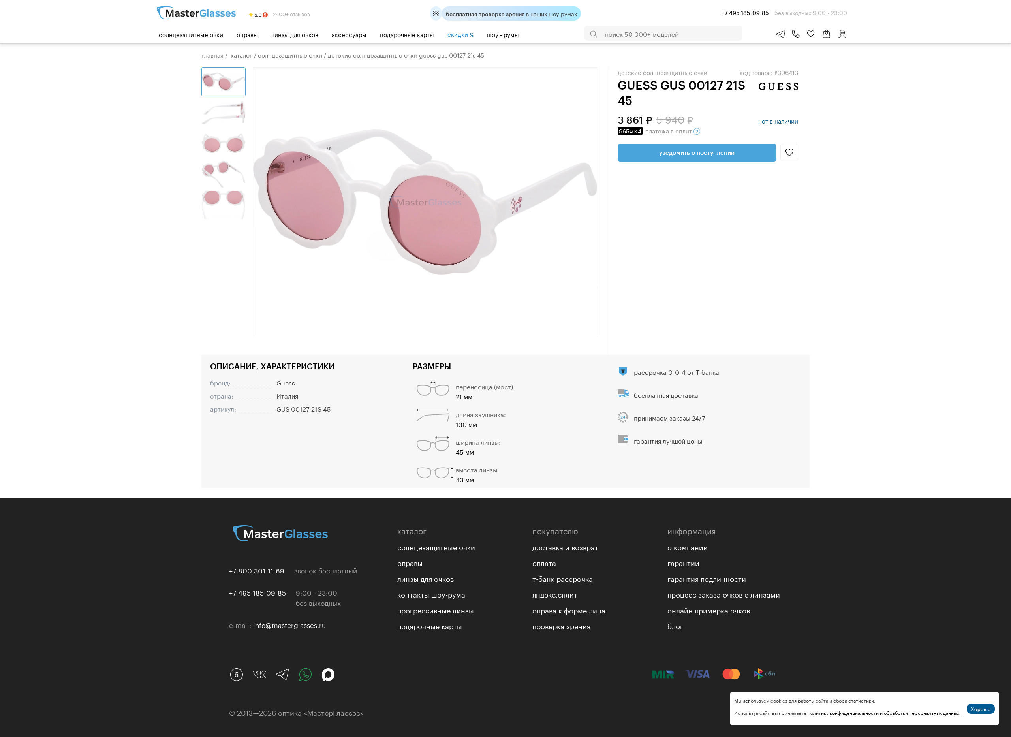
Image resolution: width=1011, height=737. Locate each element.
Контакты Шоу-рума (431, 593)
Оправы (247, 34)
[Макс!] (328, 674)
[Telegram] (282, 674)
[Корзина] (826, 37)
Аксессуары (349, 34)
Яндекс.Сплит (554, 593)
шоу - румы (503, 34)
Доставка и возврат (565, 546)
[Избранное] (811, 34)
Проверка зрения (561, 625)
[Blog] (236, 674)
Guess (285, 382)
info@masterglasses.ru (289, 624)
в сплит (656, 130)
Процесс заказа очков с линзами (723, 593)
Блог (675, 625)
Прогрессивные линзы (435, 609)
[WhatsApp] (305, 674)
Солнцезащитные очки (191, 34)
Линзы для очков (294, 34)
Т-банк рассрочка (562, 577)
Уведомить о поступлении (697, 152)
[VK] (259, 674)
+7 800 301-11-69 (256, 570)
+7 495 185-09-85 (257, 592)
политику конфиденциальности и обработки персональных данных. (884, 712)
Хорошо (981, 709)
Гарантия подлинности (706, 577)
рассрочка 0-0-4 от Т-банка (676, 371)
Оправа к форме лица (568, 609)
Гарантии (683, 562)
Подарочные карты (407, 34)
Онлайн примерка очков (708, 609)
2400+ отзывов (291, 13)
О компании (687, 546)
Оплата (544, 562)
